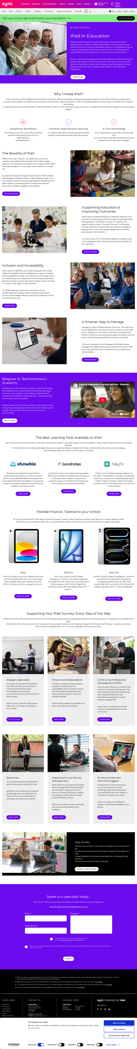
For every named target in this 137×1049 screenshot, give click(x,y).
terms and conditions (65, 940)
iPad (11, 11)
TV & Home (48, 11)
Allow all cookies (119, 1023)
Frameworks (6, 1009)
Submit (69, 958)
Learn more (9, 305)
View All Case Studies (86, 869)
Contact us (34, 1000)
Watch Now (9, 420)
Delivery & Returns (8, 1015)
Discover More (11, 193)
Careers (4, 1013)
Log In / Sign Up (126, 18)
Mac (3, 11)
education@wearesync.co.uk (75, 907)
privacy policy (79, 940)
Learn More (78, 77)
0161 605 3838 (55, 907)
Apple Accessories (64, 11)
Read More (59, 719)
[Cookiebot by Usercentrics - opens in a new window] (13, 1044)
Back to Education (82, 27)
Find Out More (90, 252)
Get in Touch (14, 719)
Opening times (71, 1000)
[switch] (61, 1044)
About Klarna (6, 1011)
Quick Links (8, 1000)
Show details (111, 1045)
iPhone (19, 11)
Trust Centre (6, 1006)
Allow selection (119, 1029)
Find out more (23, 596)
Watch (28, 11)
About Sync (5, 1004)
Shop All (78, 11)
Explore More (90, 359)
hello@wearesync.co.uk (40, 1015)
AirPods (37, 11)
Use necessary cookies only (119, 1035)
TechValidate (99, 982)
